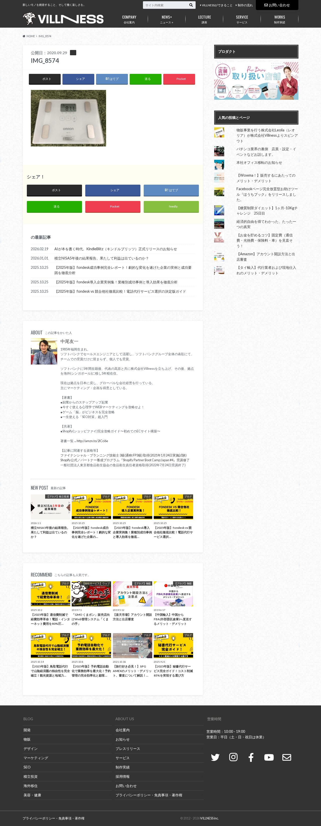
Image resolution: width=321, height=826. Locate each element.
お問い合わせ (279, 5)
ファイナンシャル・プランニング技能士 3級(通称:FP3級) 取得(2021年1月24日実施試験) (123, 455)
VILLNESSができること (217, 5)
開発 (27, 730)
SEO (27, 767)
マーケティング (36, 758)
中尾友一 (69, 341)
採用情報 (123, 776)
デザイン (31, 748)
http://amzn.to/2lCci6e (92, 441)
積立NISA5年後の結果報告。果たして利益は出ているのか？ (101, 258)
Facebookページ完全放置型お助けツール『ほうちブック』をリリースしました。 (267, 194)
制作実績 (279, 19)
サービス (242, 19)
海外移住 (31, 786)
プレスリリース (128, 748)
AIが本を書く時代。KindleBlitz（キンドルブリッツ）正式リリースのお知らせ (115, 249)
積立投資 (31, 776)
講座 (204, 19)
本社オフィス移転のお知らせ (259, 162)
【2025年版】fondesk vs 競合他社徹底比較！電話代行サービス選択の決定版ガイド (120, 291)
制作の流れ (245, 5)
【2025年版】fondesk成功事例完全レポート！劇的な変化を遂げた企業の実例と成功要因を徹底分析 (123, 270)
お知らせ (123, 739)
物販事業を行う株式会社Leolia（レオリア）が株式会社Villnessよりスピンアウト (267, 135)
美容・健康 (32, 795)
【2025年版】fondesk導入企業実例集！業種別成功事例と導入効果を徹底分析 (116, 282)
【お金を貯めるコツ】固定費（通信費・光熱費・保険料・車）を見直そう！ (264, 240)
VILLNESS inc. (209, 818)
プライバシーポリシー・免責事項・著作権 (149, 795)
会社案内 (129, 19)
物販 (27, 739)
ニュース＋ (167, 19)
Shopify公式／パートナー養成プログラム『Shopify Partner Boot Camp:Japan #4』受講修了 (125, 460)
